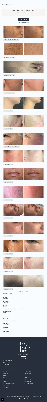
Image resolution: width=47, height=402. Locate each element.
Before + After (6, 373)
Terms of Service (6, 385)
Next (27, 291)
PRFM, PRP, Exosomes (28, 383)
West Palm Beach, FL (7, 362)
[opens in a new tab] (20, 398)
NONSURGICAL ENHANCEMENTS (13, 309)
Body (25, 375)
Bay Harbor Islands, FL (7, 360)
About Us (5, 371)
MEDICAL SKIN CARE (10, 321)
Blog (4, 379)
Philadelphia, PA (6, 364)
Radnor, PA (5, 366)
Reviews (4, 381)
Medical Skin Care (27, 381)
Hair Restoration (27, 373)
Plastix (13, 396)
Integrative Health (27, 379)
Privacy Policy (6, 387)
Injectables (26, 377)
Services (4, 375)
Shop (4, 377)
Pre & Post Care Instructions (8, 383)
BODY (5, 316)
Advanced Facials (27, 371)
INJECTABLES (7, 293)
